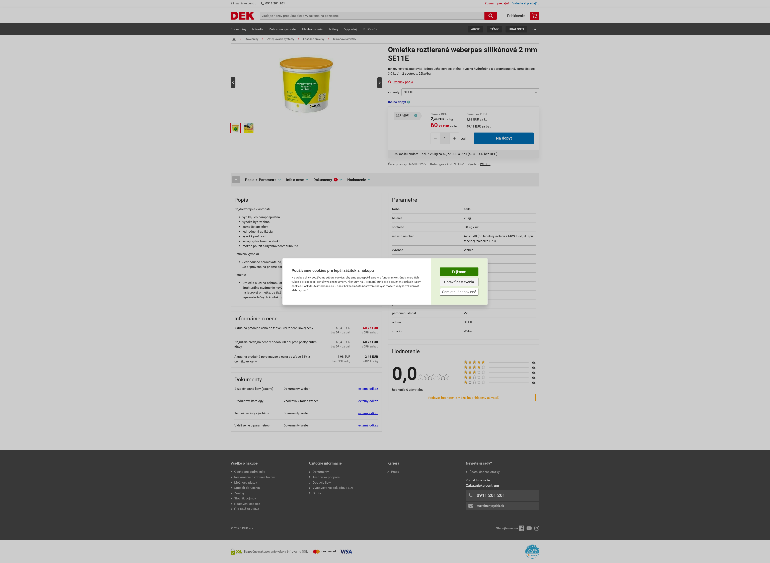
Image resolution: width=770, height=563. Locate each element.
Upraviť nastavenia (459, 282)
